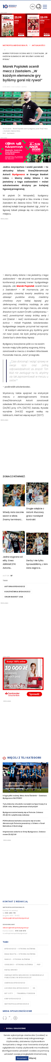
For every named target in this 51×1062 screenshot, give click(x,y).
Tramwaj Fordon (26, 993)
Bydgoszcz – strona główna (19, 949)
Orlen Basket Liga (13, 597)
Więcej (32, 1058)
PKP (39, 964)
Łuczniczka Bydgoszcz (16, 988)
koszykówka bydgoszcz (17, 591)
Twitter (10, 1018)
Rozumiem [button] (22, 1058)
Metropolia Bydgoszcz (16, 1004)
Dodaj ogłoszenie (16, 1028)
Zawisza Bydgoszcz (14, 983)
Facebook (5, 1018)
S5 (34, 988)
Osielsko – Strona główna (18, 964)
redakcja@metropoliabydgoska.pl (16, 918)
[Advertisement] (25, 245)
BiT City (8, 993)
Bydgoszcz (18, 174)
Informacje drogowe (32, 6)
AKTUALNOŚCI (38, 45)
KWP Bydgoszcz (12, 998)
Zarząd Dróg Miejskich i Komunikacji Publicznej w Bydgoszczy (24, 976)
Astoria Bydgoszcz (14, 586)
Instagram (15, 1018)
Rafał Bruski (10, 970)
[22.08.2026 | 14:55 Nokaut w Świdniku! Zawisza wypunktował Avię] (25, 777)
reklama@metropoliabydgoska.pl (15, 928)
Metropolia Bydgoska (10, 6)
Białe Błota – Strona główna (19, 954)
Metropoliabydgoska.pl (15, 45)
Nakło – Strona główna (17, 959)
